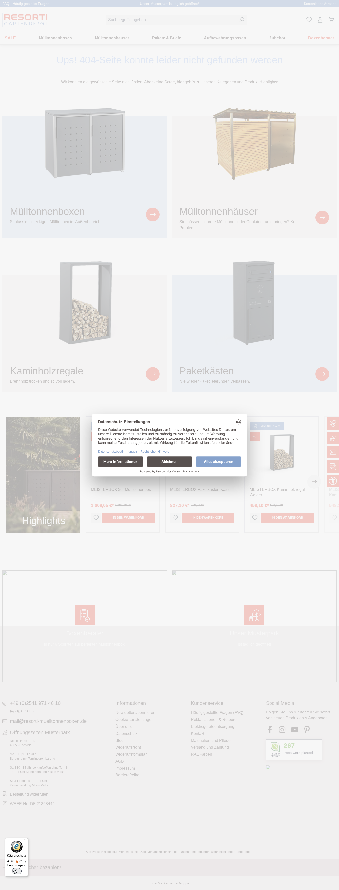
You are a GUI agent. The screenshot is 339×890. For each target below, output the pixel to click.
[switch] (17, 871)
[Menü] (25, 841)
